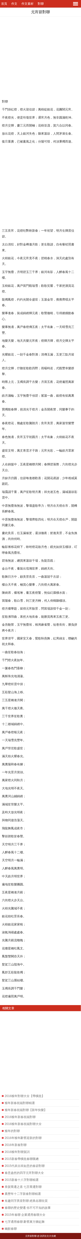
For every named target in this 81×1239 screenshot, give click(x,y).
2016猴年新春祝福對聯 (20, 1117)
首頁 (4, 3)
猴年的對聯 (12, 1131)
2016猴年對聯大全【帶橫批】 (25, 1096)
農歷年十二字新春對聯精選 (23, 1193)
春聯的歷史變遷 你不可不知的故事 (28, 1207)
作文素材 (27, 3)
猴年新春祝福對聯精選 (20, 1103)
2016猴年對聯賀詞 (17, 1151)
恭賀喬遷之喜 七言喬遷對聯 (23, 1186)
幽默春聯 (11, 1228)
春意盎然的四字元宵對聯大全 (24, 1172)
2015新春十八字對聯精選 (22, 1179)
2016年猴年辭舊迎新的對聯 (23, 1138)
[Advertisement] (40, 57)
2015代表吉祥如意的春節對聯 (25, 1165)
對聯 (41, 3)
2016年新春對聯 (16, 1144)
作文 (14, 3)
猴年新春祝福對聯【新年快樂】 (26, 1110)
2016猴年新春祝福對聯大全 (23, 1124)
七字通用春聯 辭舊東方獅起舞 (25, 1221)
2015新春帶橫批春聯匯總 (22, 1158)
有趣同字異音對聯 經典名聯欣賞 (26, 1200)
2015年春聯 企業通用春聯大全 (25, 1214)
